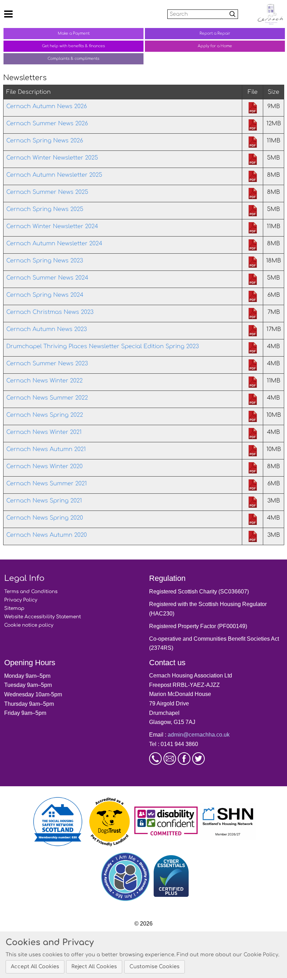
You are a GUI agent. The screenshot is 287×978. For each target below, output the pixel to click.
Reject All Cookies (94, 966)
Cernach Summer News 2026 (47, 123)
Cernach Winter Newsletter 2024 (52, 226)
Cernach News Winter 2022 (44, 381)
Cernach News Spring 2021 (44, 501)
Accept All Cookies (35, 966)
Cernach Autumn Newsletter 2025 (54, 175)
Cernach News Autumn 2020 (46, 535)
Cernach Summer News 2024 (47, 278)
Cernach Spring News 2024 (44, 295)
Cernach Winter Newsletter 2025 (52, 158)
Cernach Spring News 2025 (44, 209)
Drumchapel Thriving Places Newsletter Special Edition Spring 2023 (102, 346)
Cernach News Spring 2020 (44, 518)
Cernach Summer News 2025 (47, 192)
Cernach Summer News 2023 (47, 363)
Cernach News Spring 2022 (44, 415)
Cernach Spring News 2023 (44, 261)
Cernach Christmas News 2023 (49, 312)
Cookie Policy (261, 954)
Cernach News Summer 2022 (47, 398)
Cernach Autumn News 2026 (46, 106)
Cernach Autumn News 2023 (46, 329)
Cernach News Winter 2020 (44, 466)
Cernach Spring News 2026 (44, 141)
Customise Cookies (155, 966)
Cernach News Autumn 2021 (46, 449)
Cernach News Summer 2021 (46, 483)
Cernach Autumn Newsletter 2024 (54, 243)
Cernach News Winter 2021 (44, 432)
